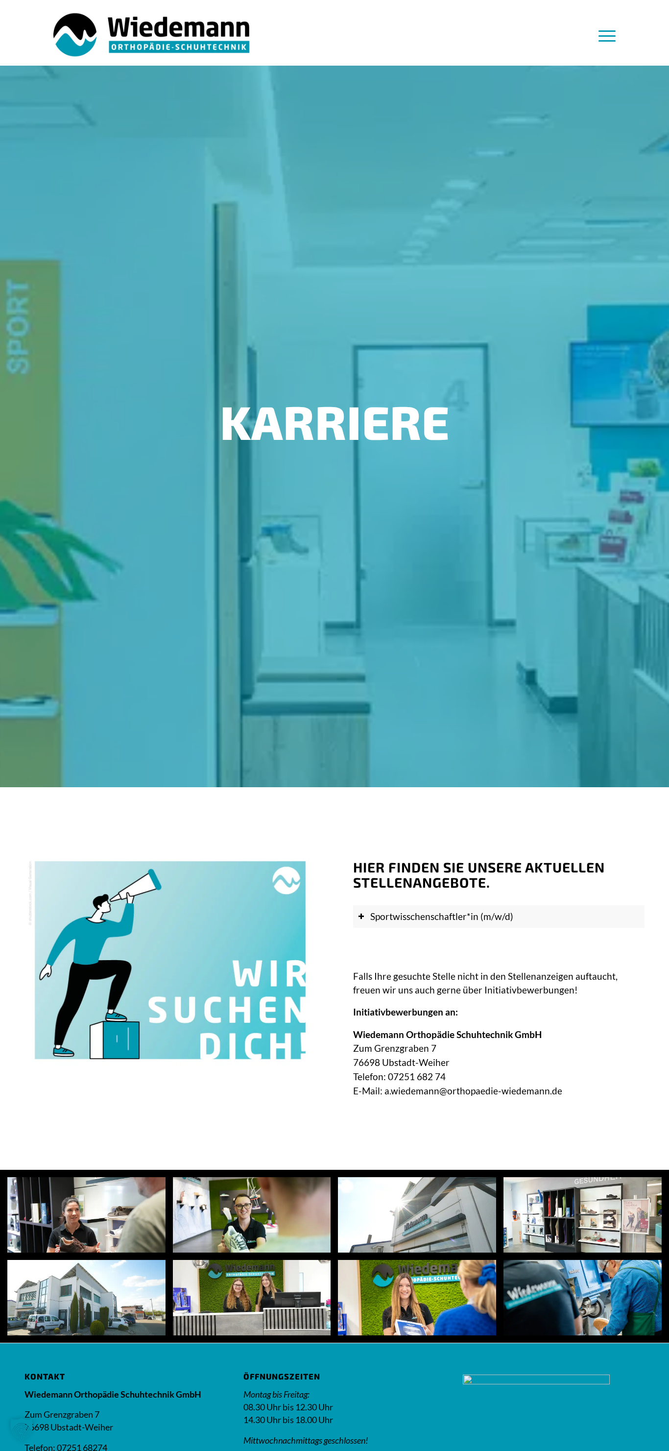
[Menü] (604, 35)
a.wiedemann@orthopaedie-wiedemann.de (473, 1090)
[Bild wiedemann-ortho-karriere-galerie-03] (420, 1218)
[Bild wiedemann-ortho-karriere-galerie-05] (90, 1301)
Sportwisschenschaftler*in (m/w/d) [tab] (441, 916)
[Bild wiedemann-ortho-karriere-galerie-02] (255, 1218)
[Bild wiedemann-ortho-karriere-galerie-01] (90, 1218)
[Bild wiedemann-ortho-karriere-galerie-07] (420, 1301)
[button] (21, 1429)
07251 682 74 (417, 1076)
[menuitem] (604, 35)
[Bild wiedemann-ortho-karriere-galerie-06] (255, 1301)
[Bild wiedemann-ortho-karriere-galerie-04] (586, 1218)
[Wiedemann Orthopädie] (151, 35)
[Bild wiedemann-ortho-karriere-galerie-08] (586, 1301)
